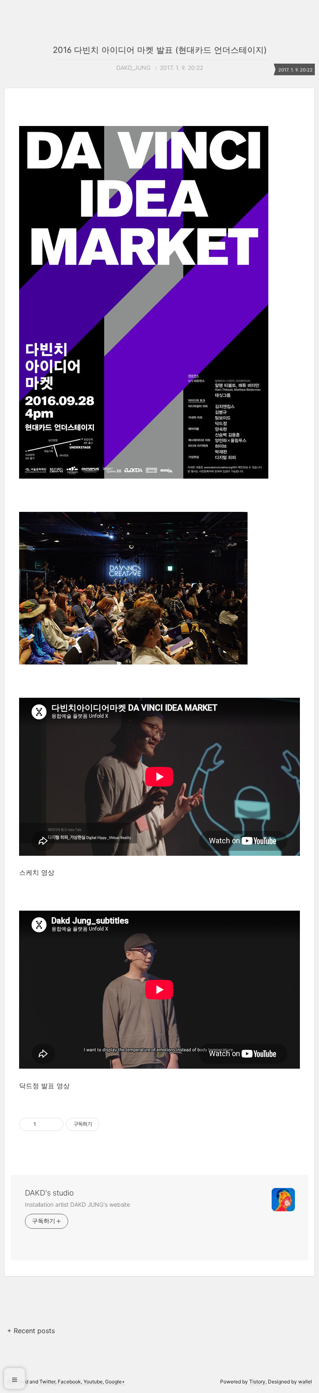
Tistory (257, 1381)
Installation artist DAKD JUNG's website (77, 1204)
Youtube (93, 1381)
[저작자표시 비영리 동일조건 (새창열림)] (110, 1124)
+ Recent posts (31, 1330)
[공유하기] (44, 1124)
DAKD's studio (49, 1192)
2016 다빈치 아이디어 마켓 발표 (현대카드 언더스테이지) (160, 50)
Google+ (115, 1381)
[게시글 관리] (54, 1124)
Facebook (69, 1381)
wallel (305, 1381)
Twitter (47, 1381)
